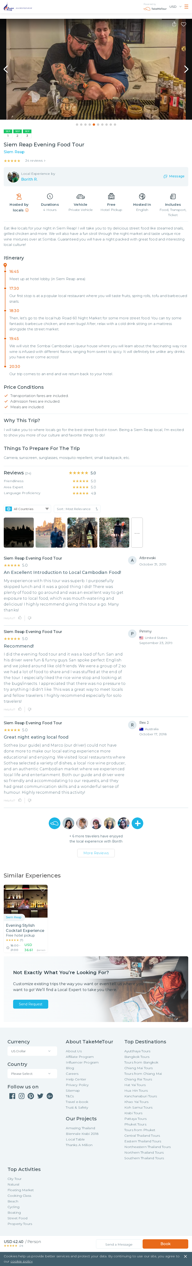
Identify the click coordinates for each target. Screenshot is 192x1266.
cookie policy (22, 1261)
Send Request (30, 1004)
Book (165, 1244)
